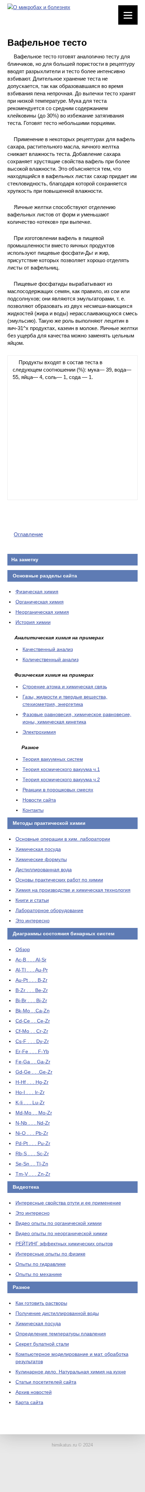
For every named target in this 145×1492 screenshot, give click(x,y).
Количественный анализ (50, 659)
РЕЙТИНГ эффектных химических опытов (64, 1243)
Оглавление (28, 534)
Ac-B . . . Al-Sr (30, 959)
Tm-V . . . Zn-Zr (32, 1174)
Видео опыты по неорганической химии (61, 1233)
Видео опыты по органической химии (58, 1223)
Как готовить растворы (41, 1303)
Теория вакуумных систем (53, 759)
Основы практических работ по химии (59, 880)
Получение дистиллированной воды (57, 1313)
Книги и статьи (32, 900)
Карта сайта (29, 1402)
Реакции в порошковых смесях (58, 789)
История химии (33, 622)
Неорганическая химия (42, 612)
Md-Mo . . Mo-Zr (33, 1112)
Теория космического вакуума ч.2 (61, 779)
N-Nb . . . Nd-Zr (32, 1123)
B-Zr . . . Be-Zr (31, 990)
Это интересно (32, 920)
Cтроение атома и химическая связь (65, 686)
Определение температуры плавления (60, 1333)
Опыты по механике (38, 1274)
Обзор (22, 949)
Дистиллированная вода (43, 869)
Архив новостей (33, 1392)
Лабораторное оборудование (49, 910)
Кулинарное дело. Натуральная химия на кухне (70, 1371)
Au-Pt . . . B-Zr (31, 980)
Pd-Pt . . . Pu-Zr (32, 1143)
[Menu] (128, 15)
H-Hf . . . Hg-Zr (32, 1082)
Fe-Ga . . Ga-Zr (32, 1061)
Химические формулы (41, 859)
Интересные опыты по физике (50, 1254)
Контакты (33, 810)
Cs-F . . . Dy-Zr (32, 1041)
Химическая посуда (38, 849)
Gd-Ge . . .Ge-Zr (33, 1072)
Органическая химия (39, 602)
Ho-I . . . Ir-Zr (30, 1092)
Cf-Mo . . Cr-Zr (31, 1031)
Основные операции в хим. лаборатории (62, 839)
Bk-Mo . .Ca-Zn (32, 1010)
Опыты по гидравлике (40, 1264)
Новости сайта (39, 800)
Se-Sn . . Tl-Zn (31, 1164)
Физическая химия (36, 591)
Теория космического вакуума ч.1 (61, 769)
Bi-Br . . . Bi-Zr (31, 1000)
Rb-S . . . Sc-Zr (32, 1153)
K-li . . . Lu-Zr (30, 1102)
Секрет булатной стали (42, 1344)
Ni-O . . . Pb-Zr (31, 1133)
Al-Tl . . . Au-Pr (31, 970)
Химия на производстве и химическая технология (73, 890)
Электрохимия (39, 732)
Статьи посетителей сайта (45, 1382)
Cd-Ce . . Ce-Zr (32, 1021)
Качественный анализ (48, 649)
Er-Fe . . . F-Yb (32, 1051)
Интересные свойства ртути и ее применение (68, 1203)
